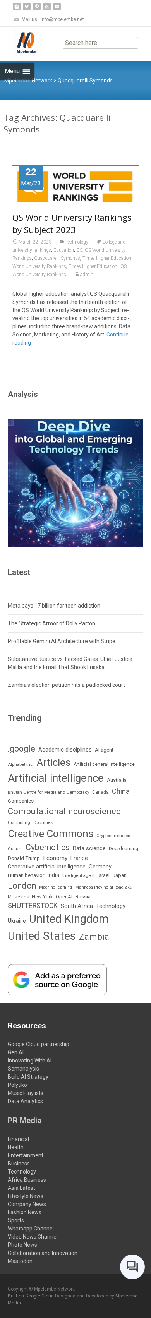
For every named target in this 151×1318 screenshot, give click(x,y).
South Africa (77, 906)
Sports (16, 1220)
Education (63, 250)
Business (19, 1163)
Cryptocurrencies (113, 835)
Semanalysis (23, 1069)
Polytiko (17, 1085)
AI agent (104, 750)
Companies (21, 801)
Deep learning (123, 848)
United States (42, 935)
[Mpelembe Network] (20, 42)
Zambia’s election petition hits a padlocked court (66, 685)
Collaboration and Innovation (42, 1253)
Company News (27, 1204)
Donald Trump (24, 858)
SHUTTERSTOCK (33, 906)
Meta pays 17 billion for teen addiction (54, 605)
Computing (19, 822)
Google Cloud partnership (38, 1044)
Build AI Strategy (28, 1077)
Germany (100, 866)
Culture (15, 848)
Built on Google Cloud (31, 1296)
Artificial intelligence (56, 778)
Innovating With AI (29, 1060)
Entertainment (25, 1155)
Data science (89, 848)
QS (79, 250)
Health (16, 1147)
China (121, 791)
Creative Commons (50, 833)
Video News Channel (33, 1237)
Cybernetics (48, 847)
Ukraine (17, 921)
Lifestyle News (25, 1196)
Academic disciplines (65, 749)
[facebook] (17, 9)
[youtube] (57, 9)
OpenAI (64, 896)
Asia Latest (21, 1188)
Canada (100, 792)
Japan (120, 875)
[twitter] (27, 9)
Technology (76, 242)
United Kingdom (69, 918)
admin (86, 274)
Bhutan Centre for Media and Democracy (48, 792)
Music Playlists (25, 1093)
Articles (53, 762)
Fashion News (24, 1212)
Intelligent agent (78, 875)
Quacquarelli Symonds (57, 258)
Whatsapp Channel (31, 1228)
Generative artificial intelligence (47, 866)
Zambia (94, 937)
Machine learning (55, 887)
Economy (55, 858)
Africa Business (27, 1180)
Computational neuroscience (64, 811)
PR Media (24, 1120)
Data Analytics (25, 1101)
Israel (104, 875)
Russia (83, 896)
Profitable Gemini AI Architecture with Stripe (61, 641)
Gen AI (16, 1052)
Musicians (18, 896)
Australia (117, 780)
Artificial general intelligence (104, 764)
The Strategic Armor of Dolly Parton (51, 623)
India (53, 875)
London (22, 886)
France (79, 858)
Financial (18, 1139)
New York (42, 896)
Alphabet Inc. (21, 764)
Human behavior (26, 875)
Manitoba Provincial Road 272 (103, 887)
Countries (43, 822)
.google (21, 748)
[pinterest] (37, 9)
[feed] (47, 9)
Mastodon (20, 1261)
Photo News (22, 1245)
